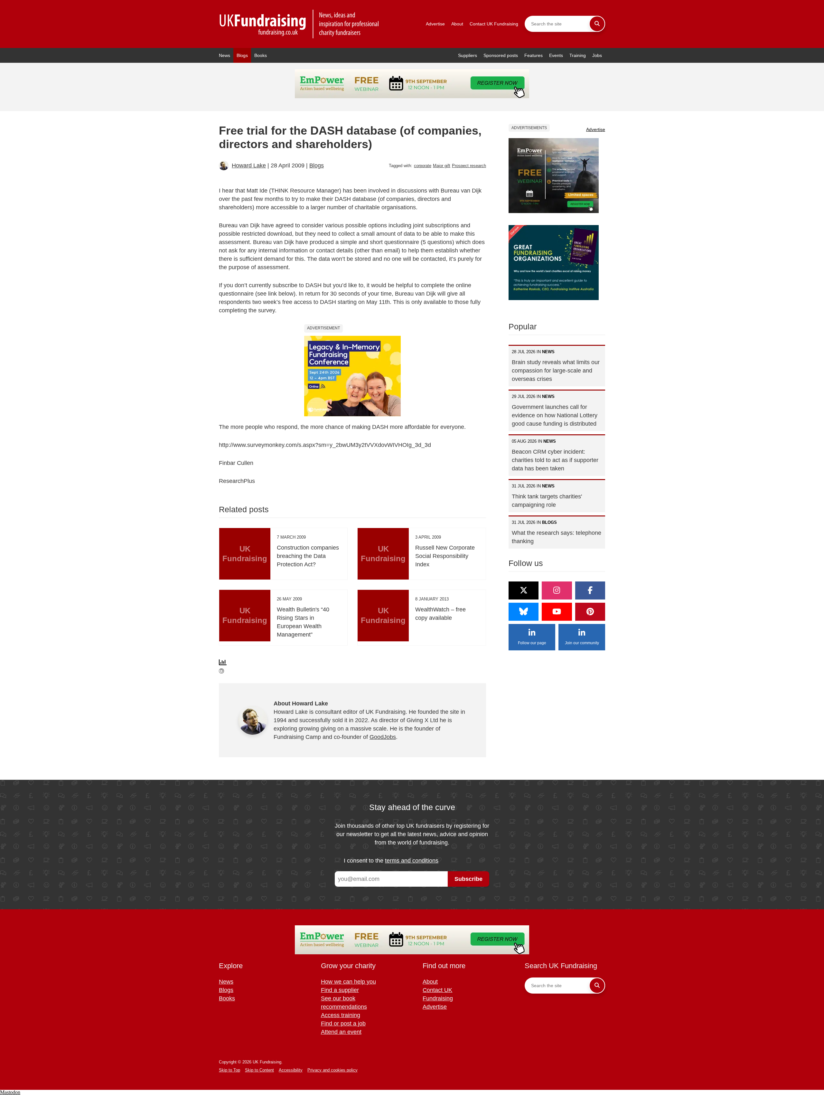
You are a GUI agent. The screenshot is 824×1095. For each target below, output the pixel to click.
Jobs (597, 55)
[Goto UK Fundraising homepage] (299, 24)
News (224, 55)
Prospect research (469, 165)
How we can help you (348, 981)
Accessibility (291, 1070)
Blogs (242, 55)
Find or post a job (343, 1023)
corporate (422, 165)
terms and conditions (411, 860)
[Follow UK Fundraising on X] (523, 590)
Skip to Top (229, 1070)
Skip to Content (259, 1070)
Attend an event (341, 1032)
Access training (340, 1015)
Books (260, 55)
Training (577, 55)
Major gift (441, 165)
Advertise (435, 23)
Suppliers (467, 55)
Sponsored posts (500, 55)
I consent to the (391, 860)
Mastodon (10, 1092)
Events (556, 55)
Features (533, 55)
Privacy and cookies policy (332, 1070)
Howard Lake (249, 165)
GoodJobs (383, 737)
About (457, 23)
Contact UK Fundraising (494, 23)
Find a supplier (340, 990)
